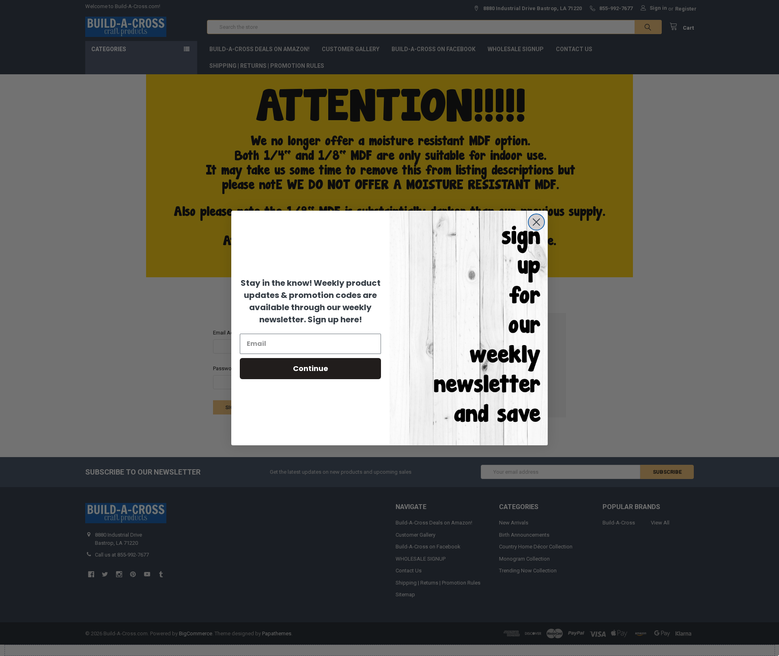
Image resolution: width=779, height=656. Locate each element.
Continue (310, 368)
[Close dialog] (536, 222)
